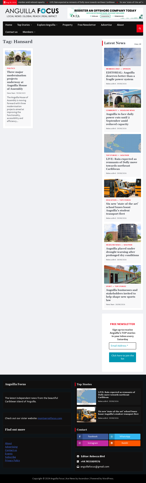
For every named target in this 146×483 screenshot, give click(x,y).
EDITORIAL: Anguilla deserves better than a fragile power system (120, 76)
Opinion (127, 69)
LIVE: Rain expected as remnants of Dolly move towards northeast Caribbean (76, 2)
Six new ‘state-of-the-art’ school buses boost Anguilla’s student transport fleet (122, 208)
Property (68, 25)
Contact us (11, 32)
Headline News (127, 110)
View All (137, 44)
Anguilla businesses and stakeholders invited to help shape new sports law (121, 295)
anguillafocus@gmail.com (95, 466)
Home (8, 25)
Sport (109, 286)
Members (28, 32)
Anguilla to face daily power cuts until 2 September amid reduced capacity (120, 119)
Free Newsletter (87, 25)
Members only (113, 69)
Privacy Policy (12, 460)
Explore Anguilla (46, 25)
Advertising (11, 446)
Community (111, 110)
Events (9, 453)
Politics (11, 68)
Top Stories (23, 25)
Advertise (106, 25)
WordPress (107, 478)
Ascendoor (83, 478)
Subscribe (10, 457)
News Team (11, 93)
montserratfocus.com (50, 418)
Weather (124, 155)
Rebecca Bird (111, 84)
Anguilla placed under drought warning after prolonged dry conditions (122, 252)
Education (111, 200)
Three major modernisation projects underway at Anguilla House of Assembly (17, 80)
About (120, 25)
